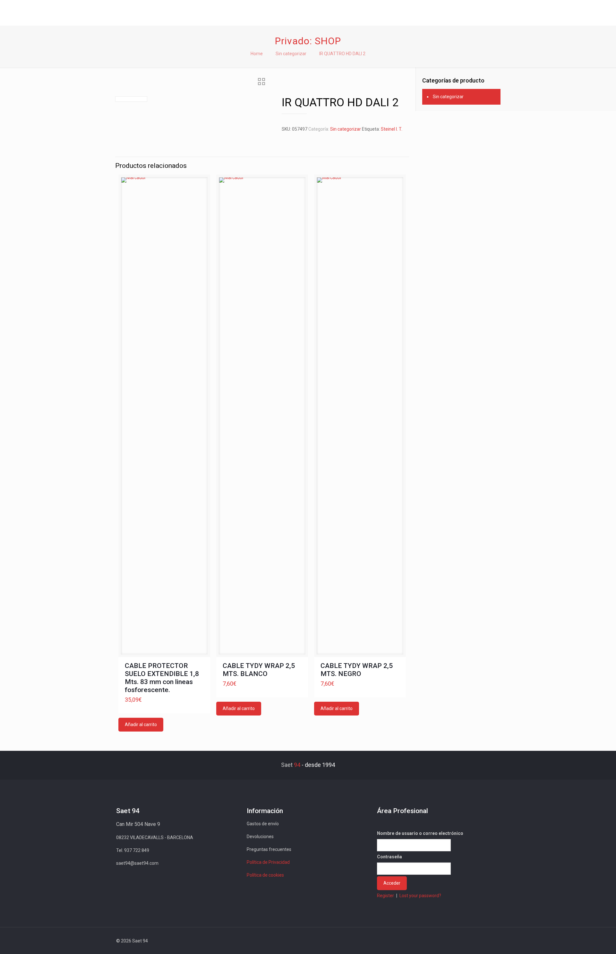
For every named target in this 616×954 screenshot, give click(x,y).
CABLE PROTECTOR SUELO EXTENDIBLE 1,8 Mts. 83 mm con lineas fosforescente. (162, 678)
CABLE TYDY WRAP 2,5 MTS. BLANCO (259, 670)
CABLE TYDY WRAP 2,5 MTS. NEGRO (357, 670)
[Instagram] (476, 941)
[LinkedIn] (468, 941)
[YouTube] (459, 941)
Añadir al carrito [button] (141, 724)
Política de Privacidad (268, 862)
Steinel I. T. (391, 129)
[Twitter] (450, 941)
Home (257, 53)
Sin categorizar (291, 53)
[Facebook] (442, 941)
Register (385, 895)
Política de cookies (265, 875)
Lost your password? (420, 895)
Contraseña (389, 856)
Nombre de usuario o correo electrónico (420, 833)
